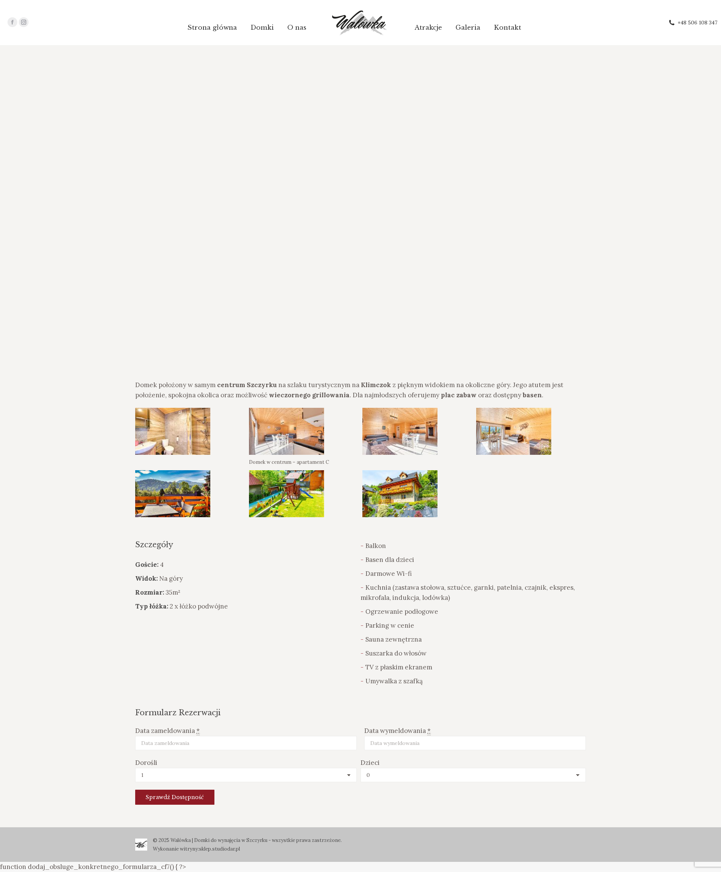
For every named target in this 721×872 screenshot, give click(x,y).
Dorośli (146, 762)
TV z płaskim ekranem (398, 667)
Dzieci (370, 762)
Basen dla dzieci (389, 560)
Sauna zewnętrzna (393, 639)
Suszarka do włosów (396, 653)
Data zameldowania (167, 731)
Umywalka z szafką (394, 681)
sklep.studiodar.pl (219, 849)
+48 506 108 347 (697, 22)
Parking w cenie (389, 625)
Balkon (375, 546)
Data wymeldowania (397, 731)
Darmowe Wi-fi (388, 573)
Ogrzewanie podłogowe (401, 611)
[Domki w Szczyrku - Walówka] (286, 493)
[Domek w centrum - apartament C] (172, 431)
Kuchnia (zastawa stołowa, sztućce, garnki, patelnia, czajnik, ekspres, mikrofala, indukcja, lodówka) (467, 592)
